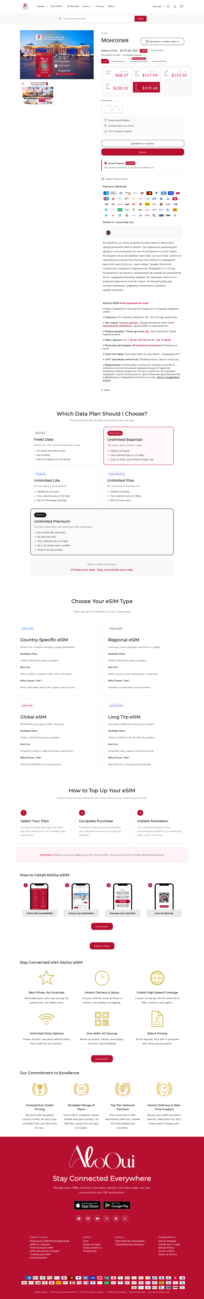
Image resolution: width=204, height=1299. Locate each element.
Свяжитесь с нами (169, 1244)
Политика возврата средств (92, 1292)
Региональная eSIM (41, 1247)
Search (141, 19)
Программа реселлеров (129, 1244)
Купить (143, 152)
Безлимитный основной (139, 60)
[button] (41, 6)
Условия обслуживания (116, 1292)
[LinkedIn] (125, 1218)
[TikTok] (106, 1218)
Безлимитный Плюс (159, 61)
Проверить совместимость (164, 41)
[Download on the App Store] (87, 1205)
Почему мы (89, 1250)
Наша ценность (92, 1247)
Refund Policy (166, 1247)
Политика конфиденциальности (63, 1292)
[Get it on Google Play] (116, 1205)
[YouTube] (97, 1218)
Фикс (105, 61)
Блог (86, 1240)
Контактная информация (159, 1292)
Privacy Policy (166, 1250)
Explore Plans (102, 946)
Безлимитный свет (118, 61)
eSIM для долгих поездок (44, 1250)
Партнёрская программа (130, 1240)
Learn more (102, 926)
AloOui (44, 1292)
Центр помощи (167, 1240)
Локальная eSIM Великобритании (49, 1240)
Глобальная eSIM (40, 1254)
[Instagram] (88, 1218)
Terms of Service (167, 1254)
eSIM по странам (40, 1244)
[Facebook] (78, 1218)
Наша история (91, 1244)
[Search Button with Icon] (60, 18)
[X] (115, 1218)
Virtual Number (38, 1257)
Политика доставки (137, 1292)
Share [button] (107, 390)
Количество (106, 100)
